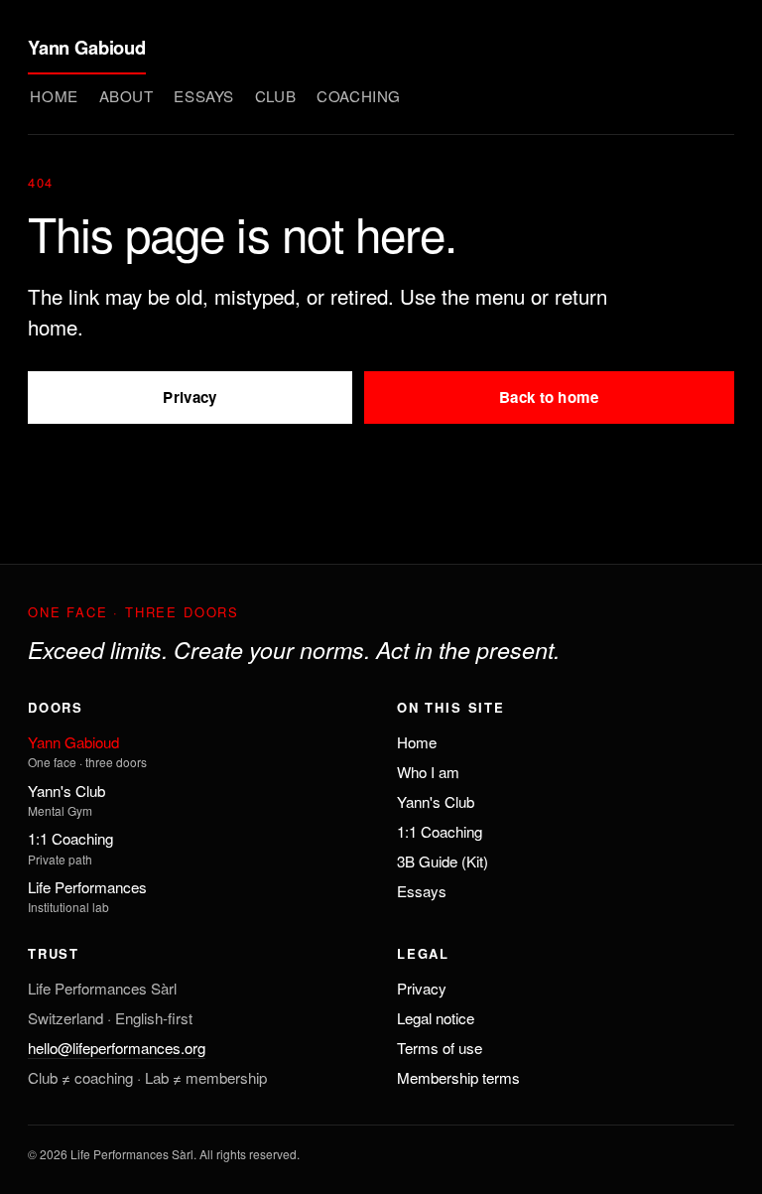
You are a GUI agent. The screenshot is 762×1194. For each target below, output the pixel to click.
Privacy (189, 397)
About (126, 95)
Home (53, 95)
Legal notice (435, 1017)
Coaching (359, 95)
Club (275, 95)
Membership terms (458, 1077)
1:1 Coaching (70, 838)
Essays (204, 95)
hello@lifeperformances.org (116, 1047)
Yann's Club (66, 790)
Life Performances (87, 886)
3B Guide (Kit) (442, 861)
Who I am (428, 771)
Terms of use (439, 1047)
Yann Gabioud (87, 47)
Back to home (549, 397)
